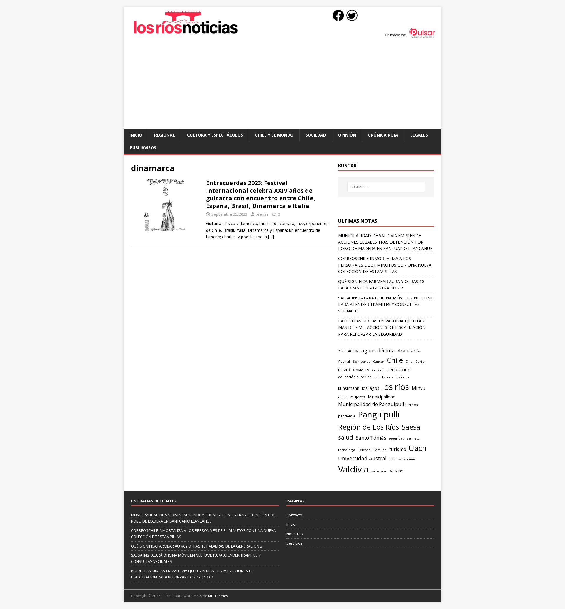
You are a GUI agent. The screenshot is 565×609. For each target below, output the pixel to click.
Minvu (418, 388)
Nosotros (294, 533)
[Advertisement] (282, 85)
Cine (409, 362)
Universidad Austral (362, 458)
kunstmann (348, 388)
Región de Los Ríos (368, 427)
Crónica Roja (383, 135)
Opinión (347, 135)
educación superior (354, 377)
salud (345, 437)
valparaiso (379, 471)
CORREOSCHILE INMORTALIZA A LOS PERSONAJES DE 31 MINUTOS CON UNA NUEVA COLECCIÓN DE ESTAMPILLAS (384, 265)
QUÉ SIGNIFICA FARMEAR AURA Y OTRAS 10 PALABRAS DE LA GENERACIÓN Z (196, 546)
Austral (344, 361)
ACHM (353, 351)
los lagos (370, 388)
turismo (397, 449)
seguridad (396, 438)
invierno (402, 377)
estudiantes (383, 377)
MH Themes (218, 595)
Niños (413, 404)
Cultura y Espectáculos (215, 135)
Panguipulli (379, 414)
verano (396, 471)
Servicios (294, 543)
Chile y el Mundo (274, 135)
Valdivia (353, 469)
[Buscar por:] (386, 187)
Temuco (380, 449)
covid (344, 369)
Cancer (378, 361)
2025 (341, 351)
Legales (419, 135)
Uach (417, 448)
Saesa (411, 427)
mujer (343, 397)
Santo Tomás (371, 437)
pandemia (346, 416)
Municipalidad (382, 397)
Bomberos (361, 361)
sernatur (414, 438)
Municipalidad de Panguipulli (372, 404)
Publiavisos (143, 147)
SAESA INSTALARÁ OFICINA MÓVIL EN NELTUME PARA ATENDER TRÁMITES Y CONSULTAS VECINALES (385, 304)
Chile (395, 360)
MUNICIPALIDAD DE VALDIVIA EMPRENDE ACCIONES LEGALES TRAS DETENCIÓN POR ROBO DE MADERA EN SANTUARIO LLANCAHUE (385, 242)
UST (392, 459)
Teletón (364, 449)
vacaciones (406, 459)
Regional (164, 135)
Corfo (420, 361)
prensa (262, 214)
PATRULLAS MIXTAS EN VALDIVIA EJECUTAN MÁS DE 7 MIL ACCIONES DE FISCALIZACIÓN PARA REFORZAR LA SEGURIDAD (382, 327)
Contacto (294, 515)
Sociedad (315, 135)
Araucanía (409, 350)
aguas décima (378, 350)
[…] (271, 236)
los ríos (395, 386)
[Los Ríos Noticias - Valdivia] (282, 37)
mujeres (357, 397)
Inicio (135, 135)
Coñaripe (379, 370)
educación (400, 370)
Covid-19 (361, 369)
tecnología (346, 449)
